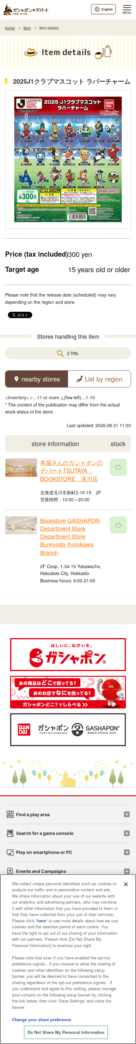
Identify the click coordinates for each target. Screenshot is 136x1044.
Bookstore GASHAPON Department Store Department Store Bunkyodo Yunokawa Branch (70, 536)
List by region (103, 378)
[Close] (126, 884)
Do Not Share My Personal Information (66, 1032)
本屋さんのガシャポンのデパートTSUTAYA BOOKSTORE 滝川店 (71, 470)
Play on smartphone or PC (44, 852)
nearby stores (41, 378)
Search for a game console (44, 833)
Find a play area (33, 814)
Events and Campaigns (41, 871)
